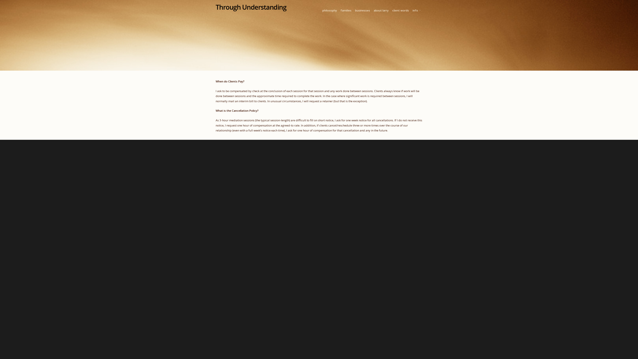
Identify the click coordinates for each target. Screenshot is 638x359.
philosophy (329, 10)
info (415, 10)
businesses (362, 10)
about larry (381, 10)
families (346, 10)
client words (400, 10)
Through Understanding (251, 7)
